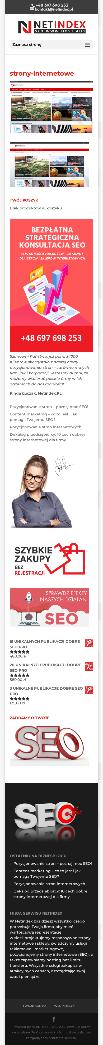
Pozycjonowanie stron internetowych (46, 427)
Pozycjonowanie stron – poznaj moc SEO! (49, 406)
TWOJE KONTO (34, 1006)
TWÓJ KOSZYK (63, 1006)
